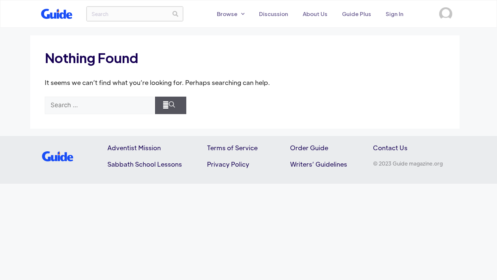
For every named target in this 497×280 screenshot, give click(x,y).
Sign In (394, 13)
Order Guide (309, 148)
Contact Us (390, 148)
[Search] (175, 14)
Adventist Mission (134, 148)
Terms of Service (232, 148)
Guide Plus (356, 13)
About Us (315, 13)
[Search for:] (99, 105)
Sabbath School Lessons (144, 164)
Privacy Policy (228, 164)
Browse (227, 13)
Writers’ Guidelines (318, 164)
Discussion (273, 13)
